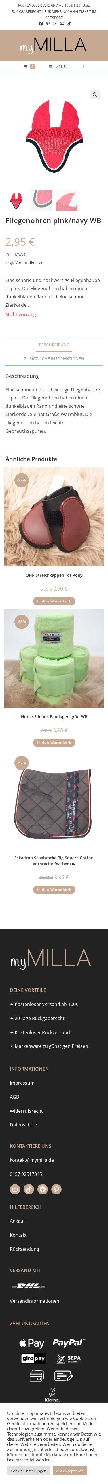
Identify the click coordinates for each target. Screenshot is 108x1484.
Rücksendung (24, 1249)
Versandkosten (29, 262)
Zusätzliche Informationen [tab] (54, 358)
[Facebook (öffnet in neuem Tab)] (41, 23)
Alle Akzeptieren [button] (70, 1470)
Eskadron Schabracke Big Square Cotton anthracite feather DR (54, 861)
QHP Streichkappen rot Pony (54, 575)
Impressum (22, 1083)
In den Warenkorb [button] (54, 601)
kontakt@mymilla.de (32, 1160)
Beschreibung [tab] (54, 344)
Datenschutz (23, 1125)
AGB (14, 1097)
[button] (95, 94)
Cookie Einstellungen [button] (28, 1470)
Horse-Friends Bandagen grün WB (54, 716)
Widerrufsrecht (26, 1111)
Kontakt (18, 1235)
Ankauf (17, 1221)
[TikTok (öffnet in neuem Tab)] (68, 23)
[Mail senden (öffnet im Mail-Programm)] (62, 23)
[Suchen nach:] (82, 67)
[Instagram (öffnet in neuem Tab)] (54, 23)
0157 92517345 (26, 1174)
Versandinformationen (34, 1301)
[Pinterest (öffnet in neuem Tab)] (48, 23)
